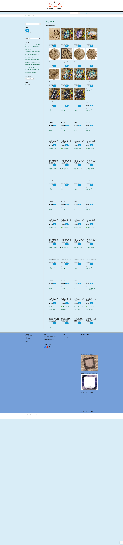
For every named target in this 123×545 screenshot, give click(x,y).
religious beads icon (28, 72)
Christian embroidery (35, 49)
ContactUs (27, 334)
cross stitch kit (34, 54)
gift (37, 62)
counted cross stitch (36, 52)
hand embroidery (31, 64)
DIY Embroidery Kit (31, 60)
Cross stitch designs (28, 54)
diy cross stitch (32, 59)
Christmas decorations (28, 51)
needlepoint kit (28, 69)
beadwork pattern (28, 49)
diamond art (37, 56)
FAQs (26, 342)
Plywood (26, 84)
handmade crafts (37, 64)
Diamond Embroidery (28, 57)
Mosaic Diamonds (37, 67)
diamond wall (27, 59)
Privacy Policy (27, 345)
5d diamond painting (35, 44)
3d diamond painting (28, 44)
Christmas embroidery (35, 51)
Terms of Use (27, 341)
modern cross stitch (31, 67)
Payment (26, 344)
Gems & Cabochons (34, 62)
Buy (54, 45)
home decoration (28, 65)
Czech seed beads (32, 56)
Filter (27, 30)
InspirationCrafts (54, 8)
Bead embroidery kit (33, 46)
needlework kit (33, 69)
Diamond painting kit (35, 57)
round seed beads (34, 72)
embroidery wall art (28, 62)
